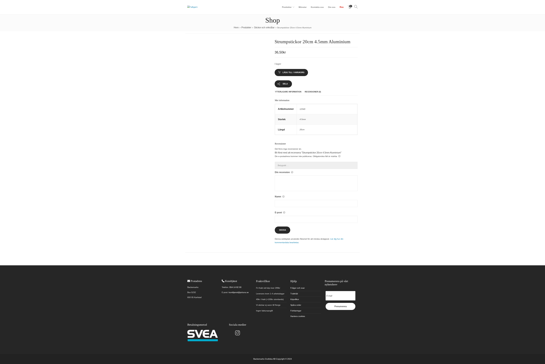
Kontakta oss (317, 7)
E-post (278, 212)
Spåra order (295, 305)
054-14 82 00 (235, 287)
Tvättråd (294, 293)
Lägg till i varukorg (293, 72)
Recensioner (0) (313, 92)
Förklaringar (295, 311)
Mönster (303, 7)
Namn (278, 196)
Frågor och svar (297, 288)
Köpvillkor (294, 299)
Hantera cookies (297, 316)
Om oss (331, 7)
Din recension (282, 172)
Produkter (287, 7)
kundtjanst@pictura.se (239, 292)
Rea (341, 7)
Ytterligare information (288, 92)
